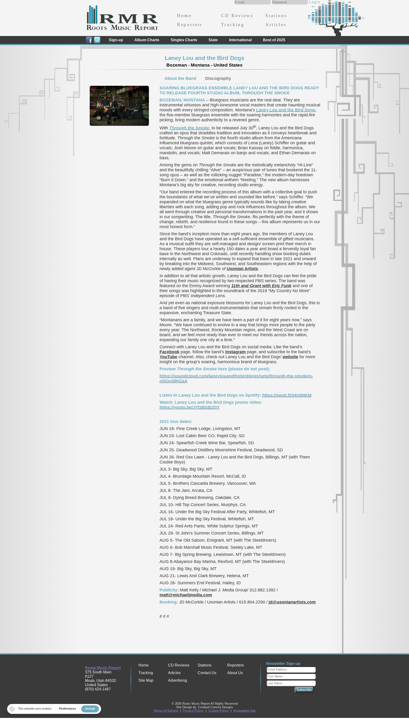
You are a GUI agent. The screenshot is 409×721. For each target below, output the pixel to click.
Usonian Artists (242, 268)
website (290, 356)
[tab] (180, 78)
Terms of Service (166, 710)
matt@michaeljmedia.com (186, 595)
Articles (275, 24)
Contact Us (207, 673)
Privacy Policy (193, 710)
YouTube (168, 356)
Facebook (169, 351)
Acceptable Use (244, 710)
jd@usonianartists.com (292, 602)
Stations (276, 15)
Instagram (235, 351)
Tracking (233, 24)
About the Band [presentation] (180, 78)
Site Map (145, 680)
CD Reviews (237, 15)
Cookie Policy (218, 710)
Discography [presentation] (218, 78)
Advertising (177, 680)
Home (184, 15)
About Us (235, 673)
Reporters (189, 24)
